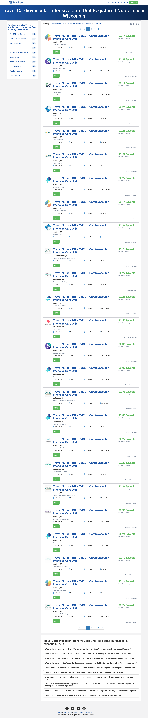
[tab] (91, 649)
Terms (69, 712)
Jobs (108, 2)
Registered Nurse (58, 24)
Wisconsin (97, 24)
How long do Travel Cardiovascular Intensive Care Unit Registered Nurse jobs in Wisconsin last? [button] (83, 695)
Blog (64, 712)
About (60, 712)
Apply (56, 52)
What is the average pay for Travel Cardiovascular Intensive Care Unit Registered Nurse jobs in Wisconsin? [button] (88, 649)
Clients (82, 712)
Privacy (75, 712)
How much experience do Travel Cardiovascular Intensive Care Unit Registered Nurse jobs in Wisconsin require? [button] (90, 691)
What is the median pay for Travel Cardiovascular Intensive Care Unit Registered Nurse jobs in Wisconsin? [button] (88, 654)
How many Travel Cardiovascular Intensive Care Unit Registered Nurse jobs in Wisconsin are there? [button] (85, 672)
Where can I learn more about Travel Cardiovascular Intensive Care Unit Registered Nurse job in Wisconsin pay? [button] (90, 668)
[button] (114, 2)
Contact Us (89, 712)
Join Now (133, 2)
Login (126, 2)
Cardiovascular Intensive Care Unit (79, 24)
